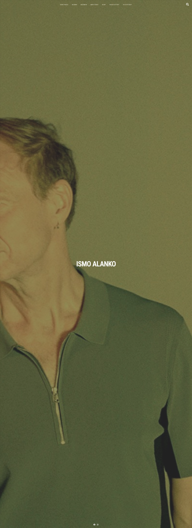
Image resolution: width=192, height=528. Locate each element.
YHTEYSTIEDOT (127, 4)
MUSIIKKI (74, 4)
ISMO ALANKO (96, 264)
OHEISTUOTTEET (114, 4)
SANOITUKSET (94, 4)
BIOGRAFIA (84, 4)
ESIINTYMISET (64, 4)
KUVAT (104, 4)
